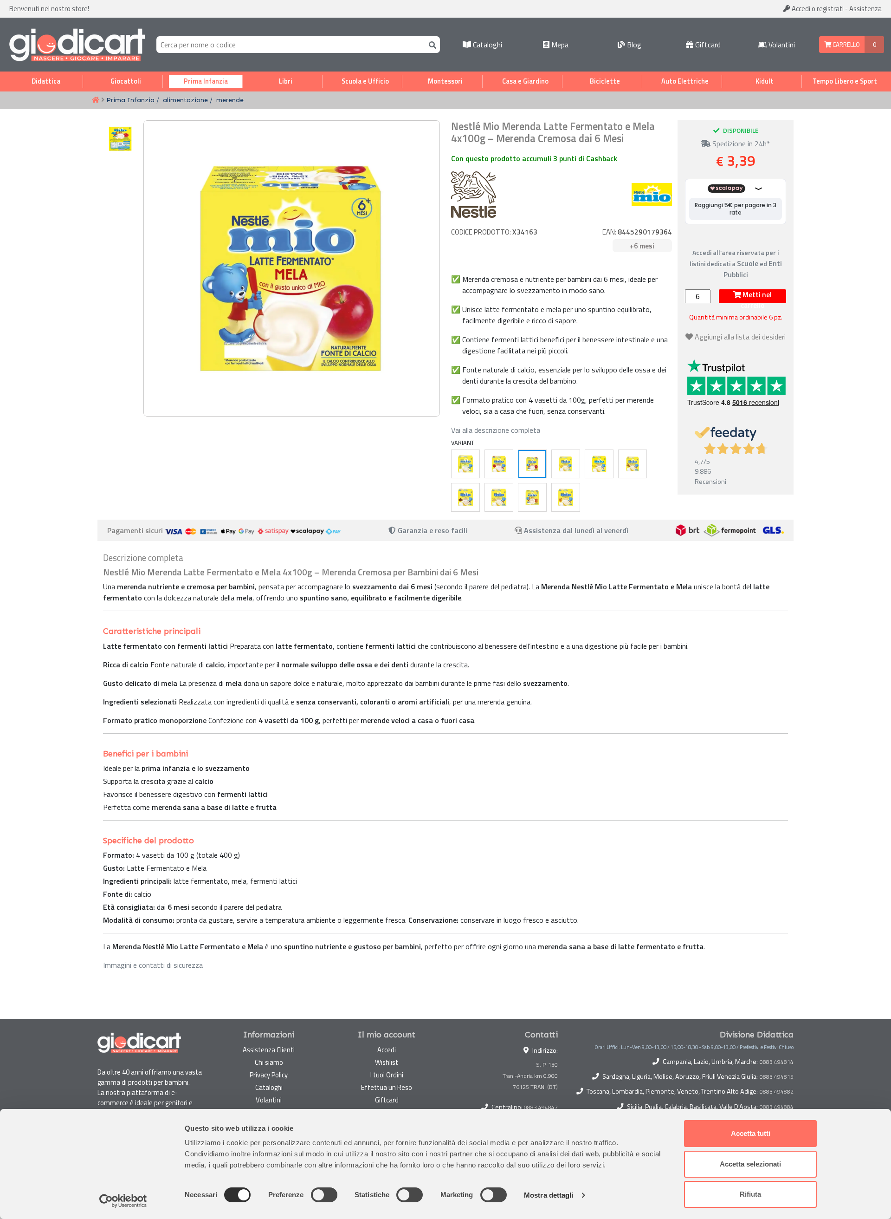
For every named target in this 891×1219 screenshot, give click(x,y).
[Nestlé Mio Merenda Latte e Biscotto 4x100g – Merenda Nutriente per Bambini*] (632, 464)
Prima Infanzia (206, 81)
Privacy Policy (269, 1074)
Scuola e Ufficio (365, 81)
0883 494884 (777, 1107)
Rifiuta (750, 1194)
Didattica (46, 81)
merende (230, 100)
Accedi (817, 8)
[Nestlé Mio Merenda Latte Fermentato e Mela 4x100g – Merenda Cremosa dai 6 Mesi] (532, 464)
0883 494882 (777, 1092)
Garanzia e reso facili (431, 530)
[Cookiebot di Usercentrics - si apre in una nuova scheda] (123, 1201)
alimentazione (185, 100)
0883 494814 (777, 1062)
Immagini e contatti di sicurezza (153, 965)
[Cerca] (430, 44)
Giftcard (707, 44)
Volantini (781, 44)
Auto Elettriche (685, 81)
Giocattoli (125, 81)
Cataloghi (486, 44)
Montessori (445, 81)
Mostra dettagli (549, 1195)
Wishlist (386, 1062)
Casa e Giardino (525, 81)
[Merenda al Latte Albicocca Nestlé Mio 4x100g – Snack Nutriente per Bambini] (566, 497)
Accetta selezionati (750, 1164)
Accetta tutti (750, 1133)
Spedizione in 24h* (740, 143)
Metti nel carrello (756, 296)
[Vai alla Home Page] (95, 100)
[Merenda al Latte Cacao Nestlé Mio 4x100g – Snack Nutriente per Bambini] (465, 497)
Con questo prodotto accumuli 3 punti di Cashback (534, 158)
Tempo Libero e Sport (845, 81)
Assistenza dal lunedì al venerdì (576, 530)
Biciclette (605, 81)
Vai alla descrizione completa (495, 430)
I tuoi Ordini (386, 1074)
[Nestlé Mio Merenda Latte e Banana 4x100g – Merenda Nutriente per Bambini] (566, 464)
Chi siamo (269, 1062)
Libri (285, 81)
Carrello (845, 44)
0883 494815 (777, 1077)
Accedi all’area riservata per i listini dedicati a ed (736, 264)
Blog (633, 44)
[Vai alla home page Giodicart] (77, 44)
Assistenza (865, 8)
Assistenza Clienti (269, 1049)
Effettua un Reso (386, 1087)
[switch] (324, 1194)
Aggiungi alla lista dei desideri (740, 336)
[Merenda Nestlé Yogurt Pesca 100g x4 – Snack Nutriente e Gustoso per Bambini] (532, 497)
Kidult (764, 81)
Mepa (558, 44)
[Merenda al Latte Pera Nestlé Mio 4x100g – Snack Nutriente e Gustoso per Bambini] (465, 464)
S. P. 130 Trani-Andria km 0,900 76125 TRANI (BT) (530, 1075)
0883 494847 (541, 1107)
